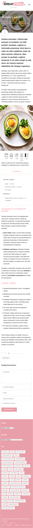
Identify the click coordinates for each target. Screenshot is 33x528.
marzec (25, 479)
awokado (4, 27)
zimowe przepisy (13, 504)
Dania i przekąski (6, 23)
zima (4, 504)
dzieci (10, 469)
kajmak (5, 476)
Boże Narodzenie (7, 455)
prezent (25, 483)
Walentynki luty (7, 500)
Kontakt (16, 525)
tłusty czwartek (14, 497)
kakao (12, 476)
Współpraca (9, 525)
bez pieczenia (20, 451)
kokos (18, 476)
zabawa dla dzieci (19, 500)
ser (4, 493)
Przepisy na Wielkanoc (18, 486)
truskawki (26, 493)
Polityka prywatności (25, 525)
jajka (21, 472)
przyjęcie (5, 490)
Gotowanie (16, 23)
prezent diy (6, 486)
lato (12, 479)
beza (12, 451)
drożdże (26, 465)
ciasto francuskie (8, 458)
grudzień (5, 472)
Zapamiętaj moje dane (9, 403)
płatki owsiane (15, 490)
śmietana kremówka (8, 507)
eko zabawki (18, 469)
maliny (18, 479)
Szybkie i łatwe (24, 23)
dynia (4, 469)
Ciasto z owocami (7, 465)
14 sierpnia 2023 (6, 21)
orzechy (5, 483)
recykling (25, 490)
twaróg (5, 497)
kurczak (5, 479)
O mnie (11, 523)
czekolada (18, 465)
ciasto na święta (7, 462)
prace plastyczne (15, 483)
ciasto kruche (20, 458)
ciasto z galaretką (20, 462)
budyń (16, 455)
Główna (5, 523)
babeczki (5, 451)
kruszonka (26, 476)
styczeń (10, 493)
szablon (17, 493)
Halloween (14, 472)
